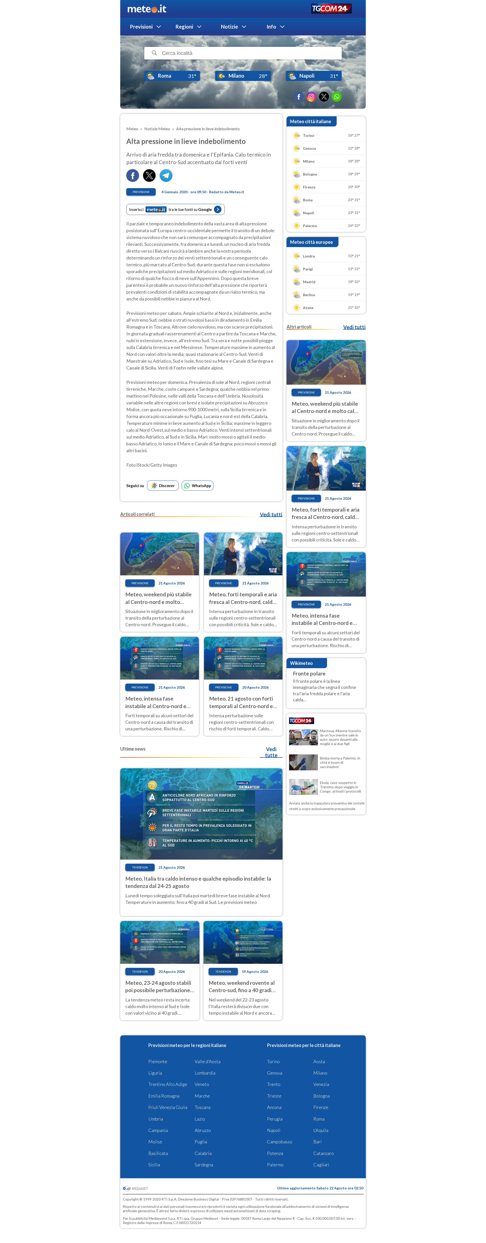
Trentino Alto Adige (167, 1084)
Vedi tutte (271, 752)
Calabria (203, 1153)
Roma (319, 1119)
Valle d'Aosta (207, 1061)
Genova (274, 1073)
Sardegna (204, 1164)
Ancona (274, 1107)
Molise (155, 1141)
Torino (273, 1061)
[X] (324, 97)
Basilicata (158, 1153)
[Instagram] (311, 97)
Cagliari (321, 1164)
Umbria (155, 1119)
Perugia (274, 1119)
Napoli (273, 1130)
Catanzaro (323, 1153)
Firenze (320, 1107)
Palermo (275, 1164)
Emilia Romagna (163, 1096)
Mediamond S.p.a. (162, 1218)
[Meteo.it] (147, 9)
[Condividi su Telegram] (166, 180)
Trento (273, 1084)
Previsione (141, 192)
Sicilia (154, 1164)
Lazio (200, 1119)
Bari (317, 1141)
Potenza (275, 1153)
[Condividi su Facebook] (132, 180)
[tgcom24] (331, 9)
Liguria (155, 1073)
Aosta (319, 1061)
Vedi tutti (271, 514)
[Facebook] (299, 97)
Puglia (201, 1141)
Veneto (202, 1084)
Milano (320, 1073)
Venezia (321, 1084)
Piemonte (157, 1061)
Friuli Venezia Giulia (167, 1107)
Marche (202, 1096)
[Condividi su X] (149, 180)
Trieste (274, 1096)
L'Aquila (320, 1130)
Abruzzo (203, 1130)
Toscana (202, 1107)
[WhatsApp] (337, 97)
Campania (158, 1130)
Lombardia (205, 1073)
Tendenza (140, 867)
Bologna (321, 1096)
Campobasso (279, 1141)
